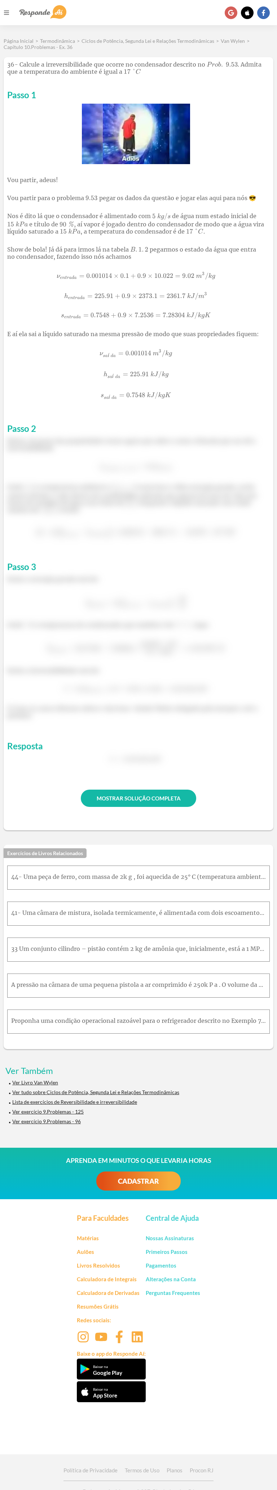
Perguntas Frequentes (173, 1293)
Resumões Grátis (98, 1306)
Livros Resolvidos (98, 1265)
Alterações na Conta (171, 1279)
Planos (175, 1470)
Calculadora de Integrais (107, 1279)
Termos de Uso (142, 1470)
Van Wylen (233, 41)
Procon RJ (202, 1470)
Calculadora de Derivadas (108, 1293)
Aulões (85, 1252)
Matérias (88, 1238)
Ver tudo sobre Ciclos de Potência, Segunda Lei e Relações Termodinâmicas (95, 1092)
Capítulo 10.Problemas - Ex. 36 (38, 47)
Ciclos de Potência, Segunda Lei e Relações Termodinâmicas (148, 41)
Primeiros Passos (167, 1252)
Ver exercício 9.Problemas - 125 (48, 1112)
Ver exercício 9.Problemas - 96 (46, 1121)
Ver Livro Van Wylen (35, 1082)
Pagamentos (161, 1265)
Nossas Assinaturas (170, 1238)
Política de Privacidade (90, 1470)
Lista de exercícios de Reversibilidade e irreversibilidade (74, 1102)
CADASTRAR (138, 1181)
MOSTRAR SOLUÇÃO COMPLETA (139, 798)
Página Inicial (19, 41)
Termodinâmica (57, 41)
